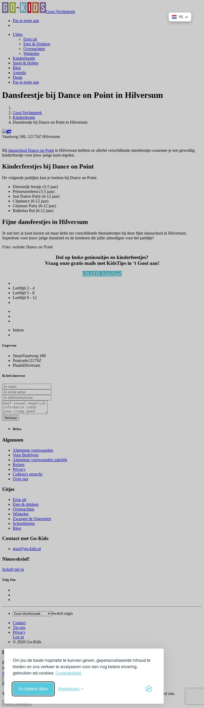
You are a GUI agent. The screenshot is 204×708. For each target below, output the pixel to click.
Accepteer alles (33, 689)
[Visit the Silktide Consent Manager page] (148, 689)
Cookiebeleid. (69, 673)
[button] (180, 17)
